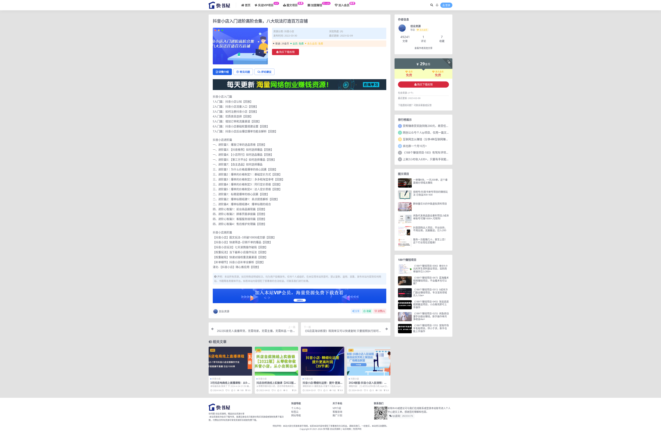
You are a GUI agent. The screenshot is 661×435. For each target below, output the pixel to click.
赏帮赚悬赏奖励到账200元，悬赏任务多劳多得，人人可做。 (439, 126)
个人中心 (296, 408)
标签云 (294, 411)
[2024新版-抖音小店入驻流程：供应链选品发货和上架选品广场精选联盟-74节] (368, 361)
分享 (357, 311)
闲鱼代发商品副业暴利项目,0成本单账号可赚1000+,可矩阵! (431, 217)
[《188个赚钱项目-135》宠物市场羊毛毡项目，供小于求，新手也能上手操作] (405, 328)
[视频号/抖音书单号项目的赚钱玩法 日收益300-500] (405, 195)
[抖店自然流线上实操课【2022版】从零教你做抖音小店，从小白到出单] (276, 361)
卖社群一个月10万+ (415, 146)
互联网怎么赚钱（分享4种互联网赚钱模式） (430, 139)
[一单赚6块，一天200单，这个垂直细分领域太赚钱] (405, 182)
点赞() (381, 311)
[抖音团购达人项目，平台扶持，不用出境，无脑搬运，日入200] (405, 230)
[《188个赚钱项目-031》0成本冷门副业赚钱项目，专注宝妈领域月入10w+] (405, 292)
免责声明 (357, 429)
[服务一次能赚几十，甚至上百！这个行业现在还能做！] (405, 242)
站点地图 (347, 429)
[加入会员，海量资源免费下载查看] (299, 297)
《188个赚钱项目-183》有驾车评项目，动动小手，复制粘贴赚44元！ (445, 152)
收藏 (368, 311)
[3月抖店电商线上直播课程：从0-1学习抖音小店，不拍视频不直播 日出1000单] (230, 361)
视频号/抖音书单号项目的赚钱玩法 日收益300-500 (430, 193)
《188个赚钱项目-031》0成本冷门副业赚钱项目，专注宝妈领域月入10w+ (430, 292)
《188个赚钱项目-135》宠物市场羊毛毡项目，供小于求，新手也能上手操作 (431, 328)
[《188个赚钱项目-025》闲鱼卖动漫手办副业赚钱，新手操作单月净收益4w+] (405, 316)
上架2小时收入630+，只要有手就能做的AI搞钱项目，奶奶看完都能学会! (447, 159)
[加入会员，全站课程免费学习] (299, 84)
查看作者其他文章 (423, 48)
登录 (447, 5)
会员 (410, 72)
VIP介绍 (337, 408)
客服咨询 (337, 411)
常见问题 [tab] (245, 72)
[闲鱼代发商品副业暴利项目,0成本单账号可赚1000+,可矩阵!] (405, 218)
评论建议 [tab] (266, 72)
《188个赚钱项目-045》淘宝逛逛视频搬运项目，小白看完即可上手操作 (431, 304)
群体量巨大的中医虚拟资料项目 (430, 203)
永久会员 (439, 72)
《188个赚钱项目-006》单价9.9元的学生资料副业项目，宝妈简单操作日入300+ (430, 268)
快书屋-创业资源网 (332, 429)
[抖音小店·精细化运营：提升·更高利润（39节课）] (322, 361)
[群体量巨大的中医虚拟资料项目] (405, 206)
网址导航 (296, 415)
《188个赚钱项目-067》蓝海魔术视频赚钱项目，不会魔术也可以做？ (431, 280)
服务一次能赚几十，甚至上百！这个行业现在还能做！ (430, 241)
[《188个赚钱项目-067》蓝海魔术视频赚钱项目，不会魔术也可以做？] (405, 280)
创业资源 (224, 311)
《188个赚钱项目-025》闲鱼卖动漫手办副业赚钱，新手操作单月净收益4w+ (431, 316)
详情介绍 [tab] (223, 72)
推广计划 (337, 415)
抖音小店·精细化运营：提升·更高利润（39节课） (321, 384)
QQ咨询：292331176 (402, 416)
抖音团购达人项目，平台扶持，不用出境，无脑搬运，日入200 (430, 229)
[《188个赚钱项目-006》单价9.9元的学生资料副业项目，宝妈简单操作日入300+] (405, 269)
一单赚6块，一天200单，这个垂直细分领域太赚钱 (430, 181)
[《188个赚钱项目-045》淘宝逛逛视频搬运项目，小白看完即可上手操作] (405, 304)
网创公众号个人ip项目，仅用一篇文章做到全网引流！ (436, 132)
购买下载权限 (287, 52)
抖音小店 (289, 31)
